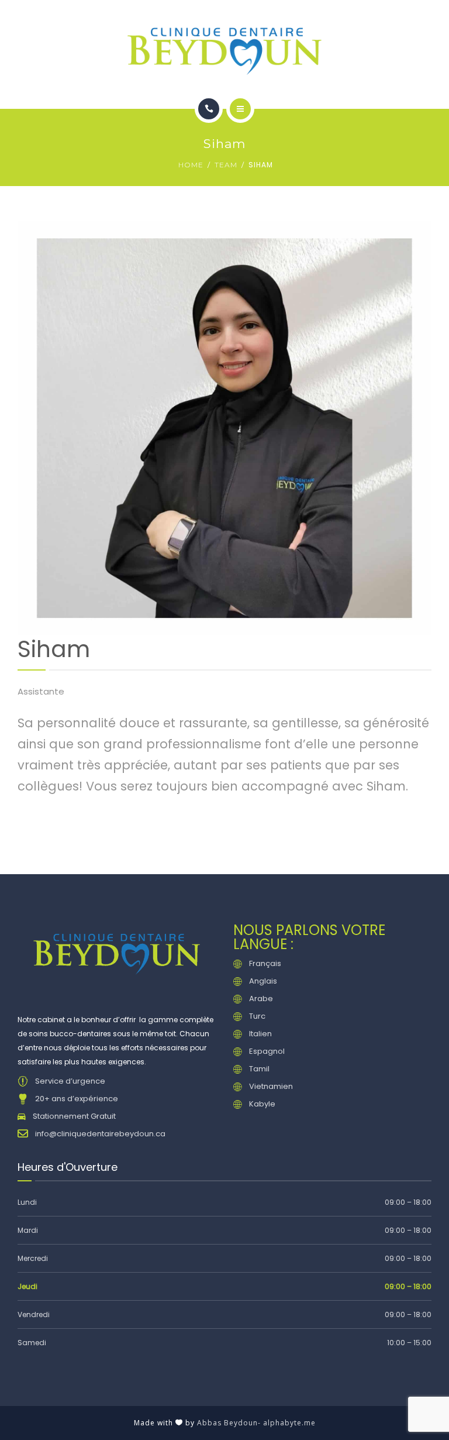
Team (226, 164)
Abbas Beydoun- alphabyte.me (256, 1423)
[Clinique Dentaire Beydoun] (224, 49)
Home (190, 164)
